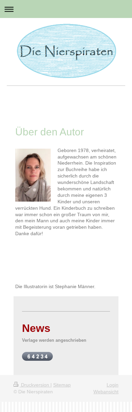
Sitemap (62, 385)
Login (112, 385)
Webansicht (105, 391)
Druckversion (35, 385)
